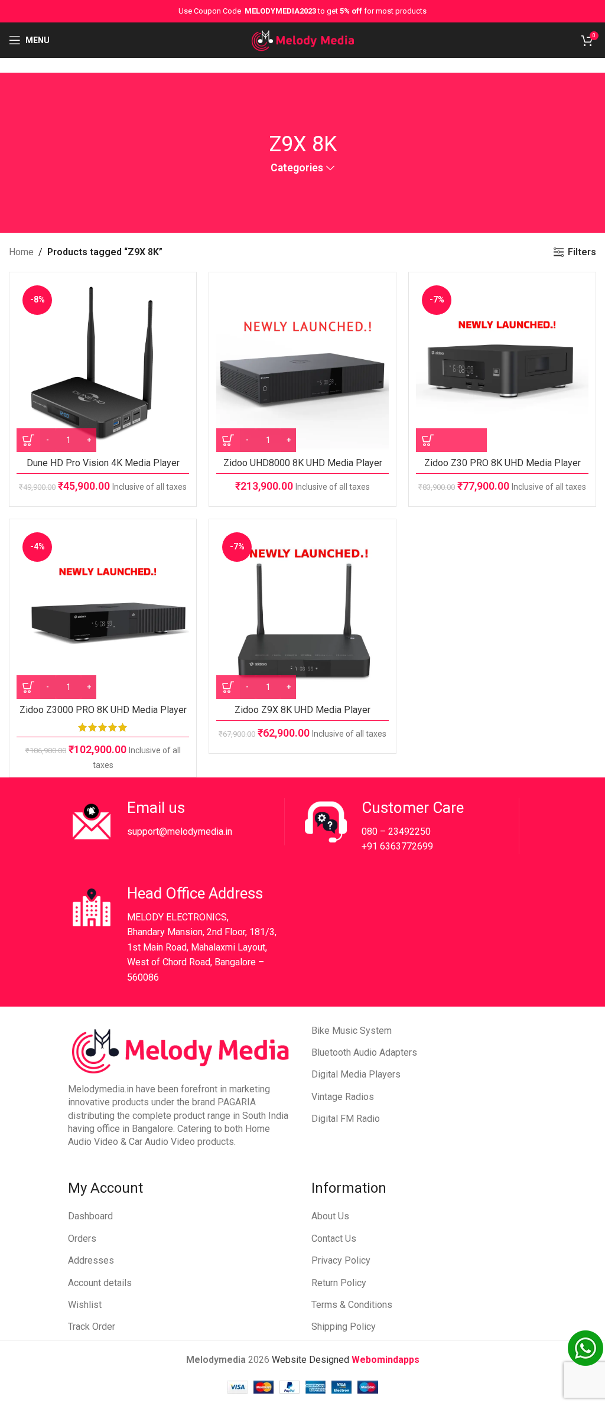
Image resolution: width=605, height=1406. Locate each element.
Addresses (91, 1260)
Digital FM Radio (345, 1118)
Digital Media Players (356, 1074)
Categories (297, 168)
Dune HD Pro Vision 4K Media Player (103, 462)
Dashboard (90, 1216)
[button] (451, 440)
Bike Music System (351, 1030)
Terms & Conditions (351, 1304)
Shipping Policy (343, 1326)
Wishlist (85, 1304)
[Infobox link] (176, 821)
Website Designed (312, 1359)
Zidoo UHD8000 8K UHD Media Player (302, 462)
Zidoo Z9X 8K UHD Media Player (302, 709)
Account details (100, 1282)
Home (21, 252)
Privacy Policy (340, 1260)
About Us (330, 1216)
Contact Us (333, 1238)
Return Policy (338, 1282)
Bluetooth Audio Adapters (364, 1052)
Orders (82, 1238)
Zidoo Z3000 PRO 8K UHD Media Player (103, 709)
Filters (582, 252)
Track (80, 1326)
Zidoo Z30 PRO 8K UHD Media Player (502, 462)
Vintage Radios (342, 1096)
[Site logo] (303, 39)
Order (103, 1326)
